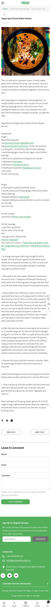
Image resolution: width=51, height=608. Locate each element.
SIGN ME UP (40, 539)
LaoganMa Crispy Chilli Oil (16, 246)
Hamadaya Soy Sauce (31, 168)
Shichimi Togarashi (9, 240)
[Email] (7, 420)
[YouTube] (16, 575)
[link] (14, 604)
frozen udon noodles (22, 217)
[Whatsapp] (12, 420)
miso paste (18, 162)
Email (3, 465)
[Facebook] (2, 420)
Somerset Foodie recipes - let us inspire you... (28, 9)
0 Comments (4, 23)
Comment (5, 476)
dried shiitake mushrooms (16, 146)
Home (5, 9)
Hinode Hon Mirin (21, 165)
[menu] (2, 3)
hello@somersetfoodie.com (19, 560)
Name (4, 454)
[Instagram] (9, 575)
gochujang (24, 197)
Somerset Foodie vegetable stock (19, 143)
